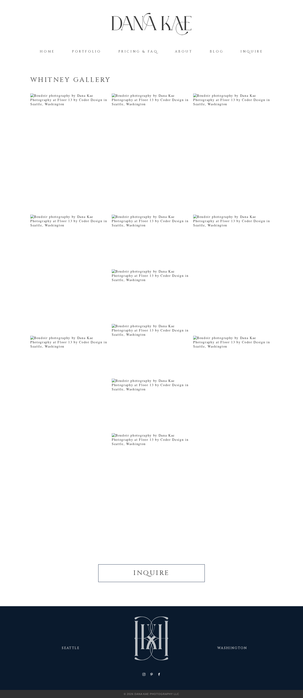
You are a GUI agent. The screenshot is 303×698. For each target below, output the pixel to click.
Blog (216, 51)
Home (47, 51)
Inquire (252, 51)
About (184, 51)
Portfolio (86, 51)
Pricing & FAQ (138, 51)
